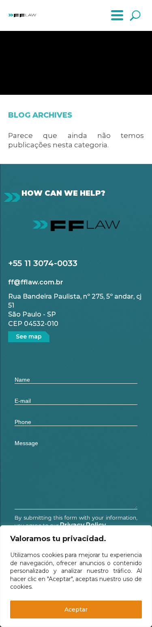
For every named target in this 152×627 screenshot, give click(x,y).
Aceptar (76, 609)
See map (29, 336)
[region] (76, 576)
